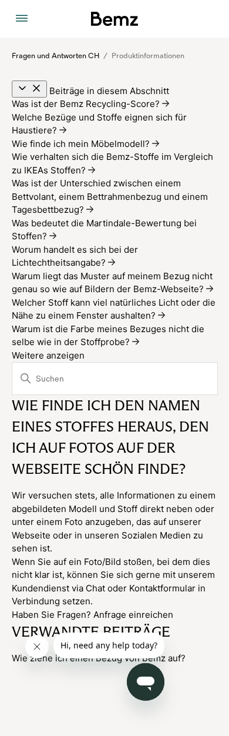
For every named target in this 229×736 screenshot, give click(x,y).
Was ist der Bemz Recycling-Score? (87, 103)
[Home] (114, 19)
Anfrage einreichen (133, 614)
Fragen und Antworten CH (55, 56)
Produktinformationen (148, 56)
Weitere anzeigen (48, 355)
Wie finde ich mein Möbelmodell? (82, 143)
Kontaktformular (162, 588)
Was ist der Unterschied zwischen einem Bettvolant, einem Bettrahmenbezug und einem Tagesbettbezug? (110, 196)
